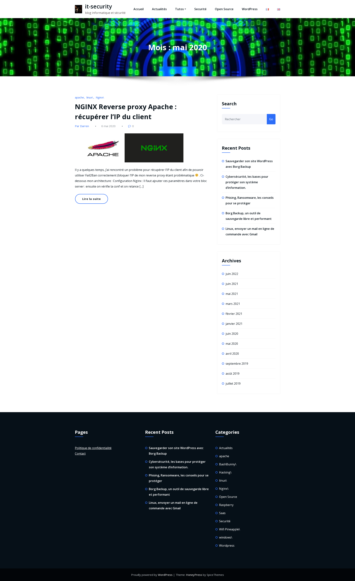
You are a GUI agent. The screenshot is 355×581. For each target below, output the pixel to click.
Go (271, 119)
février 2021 (234, 314)
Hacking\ (225, 472)
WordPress (250, 9)
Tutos (179, 9)
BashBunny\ (227, 464)
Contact (80, 453)
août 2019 (232, 374)
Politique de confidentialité (93, 448)
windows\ (225, 537)
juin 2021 (232, 284)
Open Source (224, 9)
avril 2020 (232, 354)
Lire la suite (91, 199)
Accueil (138, 9)
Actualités (159, 9)
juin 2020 (232, 334)
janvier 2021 (234, 324)
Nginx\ (100, 97)
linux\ (90, 97)
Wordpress (226, 545)
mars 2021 (233, 304)
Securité (200, 9)
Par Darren (82, 126)
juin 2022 (232, 274)
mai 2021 (232, 294)
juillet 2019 (233, 383)
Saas (222, 513)
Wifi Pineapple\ (229, 529)
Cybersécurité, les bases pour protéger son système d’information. (247, 182)
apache (79, 97)
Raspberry (226, 505)
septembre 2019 (237, 364)
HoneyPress (194, 575)
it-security (98, 6)
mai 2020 (232, 344)
